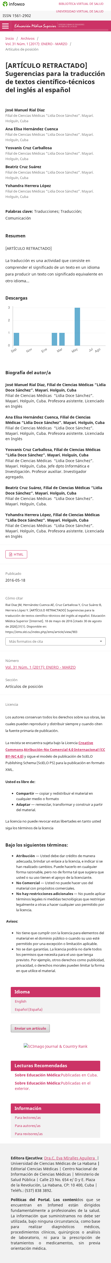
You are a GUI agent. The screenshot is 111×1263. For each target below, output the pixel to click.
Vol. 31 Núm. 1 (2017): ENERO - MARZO (36, 43)
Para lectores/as (28, 1117)
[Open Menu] (5, 26)
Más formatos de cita (26, 641)
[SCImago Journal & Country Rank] (55, 1046)
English (20, 1001)
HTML (18, 554)
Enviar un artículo (30, 1028)
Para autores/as (27, 1125)
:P (39, 1083)
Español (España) (29, 1009)
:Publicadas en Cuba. (56, 1075)
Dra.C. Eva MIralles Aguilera (70, 1158)
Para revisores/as (29, 1133)
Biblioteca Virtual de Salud (81, 4)
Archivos (27, 38)
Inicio (9, 38)
